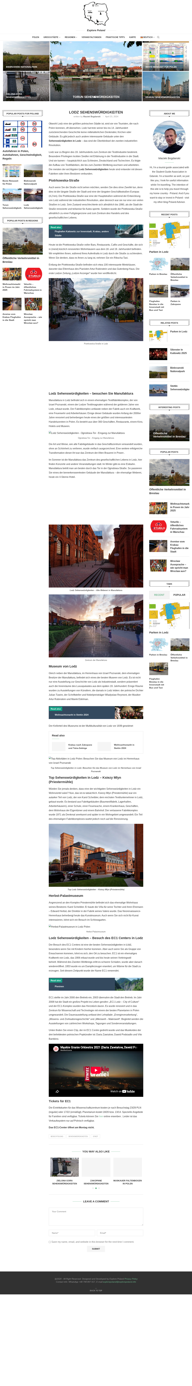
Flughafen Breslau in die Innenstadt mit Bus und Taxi (156, 305)
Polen (35, 37)
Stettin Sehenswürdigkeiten (179, 388)
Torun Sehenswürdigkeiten (12, 206)
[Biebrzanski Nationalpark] (26, 56)
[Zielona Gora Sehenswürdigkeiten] (26, 86)
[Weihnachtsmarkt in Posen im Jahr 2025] (158, 508)
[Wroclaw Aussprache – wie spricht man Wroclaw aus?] (158, 566)
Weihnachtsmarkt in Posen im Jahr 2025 (179, 507)
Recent (159, 595)
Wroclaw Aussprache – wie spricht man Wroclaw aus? (179, 566)
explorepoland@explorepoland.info (119, 1282)
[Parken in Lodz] (96, 1167)
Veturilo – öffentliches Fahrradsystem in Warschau (179, 527)
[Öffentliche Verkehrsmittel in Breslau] (180, 264)
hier (101, 1116)
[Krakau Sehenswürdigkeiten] (165, 86)
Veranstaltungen (91, 37)
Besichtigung (57, 1136)
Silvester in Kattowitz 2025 (178, 351)
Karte (132, 37)
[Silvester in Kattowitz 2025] (127, 1167)
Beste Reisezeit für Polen (161, 67)
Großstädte (51, 37)
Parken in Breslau (158, 274)
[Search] (158, 37)
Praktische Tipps (115, 37)
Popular (179, 595)
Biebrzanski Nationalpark (21, 67)
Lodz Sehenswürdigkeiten (33, 206)
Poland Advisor (177, 202)
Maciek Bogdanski (91, 116)
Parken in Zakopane (176, 302)
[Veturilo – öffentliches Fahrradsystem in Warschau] (158, 527)
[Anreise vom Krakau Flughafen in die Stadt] (158, 546)
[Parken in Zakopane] (180, 291)
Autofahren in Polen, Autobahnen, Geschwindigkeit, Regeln (22, 155)
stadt (95, 1136)
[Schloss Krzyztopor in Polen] (64, 1167)
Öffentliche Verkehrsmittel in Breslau (179, 277)
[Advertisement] (96, 369)
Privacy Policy (131, 1279)
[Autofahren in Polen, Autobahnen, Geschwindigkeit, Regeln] (23, 134)
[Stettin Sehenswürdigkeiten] (158, 390)
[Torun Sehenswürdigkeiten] (96, 71)
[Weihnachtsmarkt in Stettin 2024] (104, 746)
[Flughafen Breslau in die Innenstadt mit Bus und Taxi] (158, 291)
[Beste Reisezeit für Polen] (165, 56)
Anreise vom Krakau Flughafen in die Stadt (179, 546)
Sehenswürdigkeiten (78, 1136)
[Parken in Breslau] (158, 264)
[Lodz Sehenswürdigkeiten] (33, 195)
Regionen (70, 37)
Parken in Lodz (96, 1180)
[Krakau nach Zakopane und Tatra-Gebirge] (58, 746)
